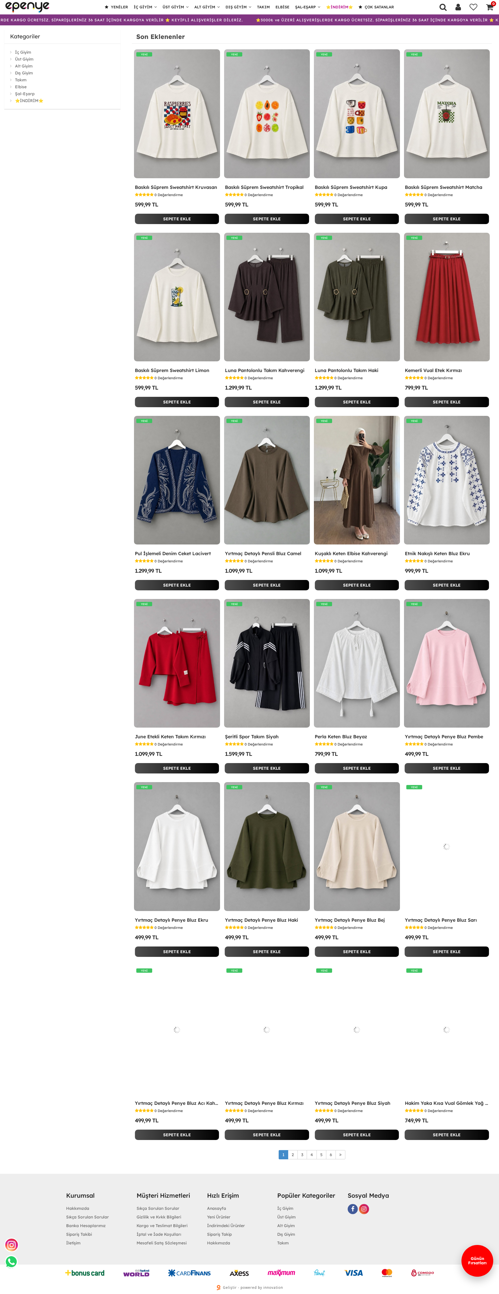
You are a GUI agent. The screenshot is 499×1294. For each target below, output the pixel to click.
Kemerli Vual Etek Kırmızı (433, 370)
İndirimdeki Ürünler (226, 1225)
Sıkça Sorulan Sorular (87, 1217)
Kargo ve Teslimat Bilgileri (162, 1225)
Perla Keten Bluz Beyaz (341, 736)
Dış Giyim (236, 7)
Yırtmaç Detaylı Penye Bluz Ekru (171, 920)
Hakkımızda (77, 1208)
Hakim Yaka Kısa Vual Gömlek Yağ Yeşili (447, 1103)
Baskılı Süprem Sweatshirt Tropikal (264, 187)
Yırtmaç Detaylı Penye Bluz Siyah (352, 1103)
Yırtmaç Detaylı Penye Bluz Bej (350, 920)
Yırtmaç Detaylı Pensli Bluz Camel (263, 553)
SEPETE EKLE (177, 218)
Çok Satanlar (379, 7)
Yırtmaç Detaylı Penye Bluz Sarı (441, 920)
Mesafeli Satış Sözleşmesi (162, 1243)
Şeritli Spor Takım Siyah (252, 736)
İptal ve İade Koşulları (159, 1234)
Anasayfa (216, 1208)
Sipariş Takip (219, 1234)
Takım (263, 7)
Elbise (282, 7)
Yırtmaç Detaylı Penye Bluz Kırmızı (264, 1103)
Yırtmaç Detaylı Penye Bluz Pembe (444, 736)
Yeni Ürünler (218, 1217)
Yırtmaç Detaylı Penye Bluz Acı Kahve (177, 1103)
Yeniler (119, 7)
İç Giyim (143, 7)
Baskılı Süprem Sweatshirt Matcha (443, 187)
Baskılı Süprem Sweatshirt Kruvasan (176, 187)
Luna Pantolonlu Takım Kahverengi (264, 370)
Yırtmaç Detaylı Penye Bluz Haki (261, 920)
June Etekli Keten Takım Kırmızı (170, 736)
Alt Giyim (204, 7)
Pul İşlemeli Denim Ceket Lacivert (173, 553)
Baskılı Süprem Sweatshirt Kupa (351, 187)
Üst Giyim (173, 7)
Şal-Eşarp (305, 7)
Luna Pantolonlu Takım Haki (346, 370)
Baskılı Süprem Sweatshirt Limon (172, 370)
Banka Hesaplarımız (86, 1225)
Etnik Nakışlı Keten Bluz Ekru (437, 553)
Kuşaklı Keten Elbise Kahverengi (351, 553)
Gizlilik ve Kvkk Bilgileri (159, 1217)
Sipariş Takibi (79, 1234)
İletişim (73, 1243)
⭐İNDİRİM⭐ (339, 7)
